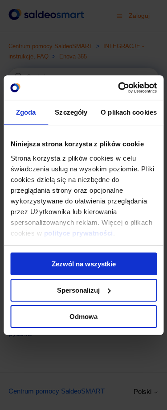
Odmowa (83, 316)
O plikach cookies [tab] (129, 112)
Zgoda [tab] (26, 112)
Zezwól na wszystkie (84, 264)
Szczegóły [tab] (71, 112)
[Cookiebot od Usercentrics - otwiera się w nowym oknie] (119, 87)
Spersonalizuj (78, 290)
